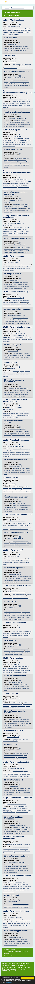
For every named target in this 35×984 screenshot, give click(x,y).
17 (20, 76)
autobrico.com (12, 693)
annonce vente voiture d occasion (15, 185)
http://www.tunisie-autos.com (19, 238)
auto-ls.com (12, 744)
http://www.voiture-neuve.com (18, 585)
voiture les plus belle (18, 64)
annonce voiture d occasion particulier (13, 231)
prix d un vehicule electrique (10, 83)
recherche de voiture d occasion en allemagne (14, 772)
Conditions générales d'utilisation (15, 964)
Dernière (6, 953)
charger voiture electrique (10, 48)
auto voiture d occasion (8, 266)
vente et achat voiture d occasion (18, 144)
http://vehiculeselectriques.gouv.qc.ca (19, 93)
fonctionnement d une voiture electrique (12, 704)
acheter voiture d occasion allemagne (21, 448)
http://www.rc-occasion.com (18, 856)
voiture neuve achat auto (13, 374)
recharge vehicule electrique (22, 103)
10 (20, 116)
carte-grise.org (12, 477)
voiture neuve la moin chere (14, 357)
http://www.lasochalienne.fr (17, 911)
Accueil (4, 964)
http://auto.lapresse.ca (16, 568)
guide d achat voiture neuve (14, 617)
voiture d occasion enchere (10, 286)
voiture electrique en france (16, 546)
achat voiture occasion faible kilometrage (13, 755)
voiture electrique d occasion (21, 415)
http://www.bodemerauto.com (18, 876)
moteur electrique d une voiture (16, 30)
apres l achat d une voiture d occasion (22, 491)
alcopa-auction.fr (14, 274)
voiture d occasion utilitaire (19, 831)
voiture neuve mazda (13, 907)
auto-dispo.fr (11, 362)
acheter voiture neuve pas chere (20, 904)
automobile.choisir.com (16, 623)
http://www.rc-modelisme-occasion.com (16, 193)
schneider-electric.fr (14, 730)
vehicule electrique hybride (19, 101)
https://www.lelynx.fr (14, 550)
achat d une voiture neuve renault (16, 337)
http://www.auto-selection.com (19, 515)
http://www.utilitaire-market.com (14, 818)
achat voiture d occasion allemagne (21, 847)
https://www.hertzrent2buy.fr (18, 292)
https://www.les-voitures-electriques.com (15, 400)
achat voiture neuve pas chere (20, 598)
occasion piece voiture (14, 941)
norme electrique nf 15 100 (10, 741)
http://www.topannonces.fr (16, 130)
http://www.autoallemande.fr (18, 762)
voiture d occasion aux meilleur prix (12, 792)
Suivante (23, 951)
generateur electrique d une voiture (15, 668)
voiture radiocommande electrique (20, 686)
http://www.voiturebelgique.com (17, 112)
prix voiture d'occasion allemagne (11, 849)
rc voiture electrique (17, 684)
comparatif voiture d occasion (19, 523)
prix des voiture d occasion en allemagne (18, 776)
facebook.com (11, 55)
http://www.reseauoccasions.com (17, 173)
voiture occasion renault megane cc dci (19, 529)
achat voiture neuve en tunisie (16, 250)
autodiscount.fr (13, 895)
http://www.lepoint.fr (14, 658)
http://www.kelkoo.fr (15, 780)
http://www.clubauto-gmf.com (14, 421)
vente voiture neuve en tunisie (21, 247)
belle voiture (16, 66)
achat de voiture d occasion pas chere (14, 578)
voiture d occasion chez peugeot (17, 943)
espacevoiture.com (14, 149)
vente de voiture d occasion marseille (16, 923)
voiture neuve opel (23, 907)
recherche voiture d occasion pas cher (22, 264)
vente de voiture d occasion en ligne (17, 288)
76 (19, 60)
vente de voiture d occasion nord (19, 304)
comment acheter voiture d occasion (12, 450)
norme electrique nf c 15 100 (20, 739)
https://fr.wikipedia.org (14, 20)
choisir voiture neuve (17, 631)
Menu (30, 2)
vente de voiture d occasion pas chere (16, 268)
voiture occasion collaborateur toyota (12, 319)
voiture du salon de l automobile (11, 34)
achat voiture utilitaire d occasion (21, 827)
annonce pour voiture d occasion (12, 810)
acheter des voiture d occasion (20, 46)
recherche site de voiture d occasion (13, 507)
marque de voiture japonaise (11, 50)
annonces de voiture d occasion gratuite (14, 208)
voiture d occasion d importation (20, 771)
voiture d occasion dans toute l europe (20, 32)
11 (19, 97)
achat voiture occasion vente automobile (12, 886)
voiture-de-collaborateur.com (19, 309)
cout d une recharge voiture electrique (13, 654)
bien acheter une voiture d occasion (21, 390)
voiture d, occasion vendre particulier (16, 396)
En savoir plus (9, 982)
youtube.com (11, 38)
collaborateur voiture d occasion (20, 318)
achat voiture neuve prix (18, 594)
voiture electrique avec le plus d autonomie (14, 651)
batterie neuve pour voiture (10, 723)
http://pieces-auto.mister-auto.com (16, 712)
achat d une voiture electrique (16, 413)
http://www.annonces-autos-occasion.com (16, 216)
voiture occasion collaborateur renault (20, 323)
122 (20, 42)
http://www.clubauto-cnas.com (19, 327)
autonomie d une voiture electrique (18, 542)
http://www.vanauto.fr (15, 256)
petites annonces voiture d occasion (17, 206)
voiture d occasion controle (10, 68)
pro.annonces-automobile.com (19, 798)
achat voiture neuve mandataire (18, 596)
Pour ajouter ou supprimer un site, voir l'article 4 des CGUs (15, 970)
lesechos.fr (11, 640)
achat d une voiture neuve (14, 355)
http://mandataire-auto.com (17, 440)
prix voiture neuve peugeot (18, 435)
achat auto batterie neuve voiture (21, 721)
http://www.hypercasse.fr (17, 931)
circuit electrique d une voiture (20, 702)
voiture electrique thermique (10, 688)
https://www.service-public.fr (18, 71)
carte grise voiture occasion (15, 488)
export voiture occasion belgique (16, 126)
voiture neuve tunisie (22, 252)
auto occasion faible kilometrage (20, 753)
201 (20, 24)
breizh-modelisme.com (16, 676)
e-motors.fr (11, 601)
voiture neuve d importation (24, 470)
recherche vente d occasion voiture (11, 302)
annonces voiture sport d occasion (19, 808)
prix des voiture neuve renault (18, 339)
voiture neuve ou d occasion (23, 48)
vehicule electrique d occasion (10, 105)
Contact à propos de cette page (19, 967)
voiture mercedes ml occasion (14, 852)
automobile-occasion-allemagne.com (13, 837)
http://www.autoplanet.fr (17, 460)
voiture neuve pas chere (18, 371)
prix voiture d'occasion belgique (17, 122)
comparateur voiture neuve (17, 633)
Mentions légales (14, 964)
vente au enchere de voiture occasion (18, 284)
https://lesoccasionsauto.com (16, 497)
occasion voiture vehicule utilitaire (14, 829)
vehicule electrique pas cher (10, 582)
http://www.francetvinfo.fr (17, 532)
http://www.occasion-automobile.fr (14, 381)
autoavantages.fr (14, 345)
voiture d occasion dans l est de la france (19, 82)
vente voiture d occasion (26, 66)
